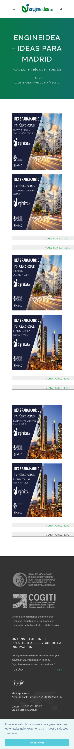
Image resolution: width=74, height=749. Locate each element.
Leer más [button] (12, 733)
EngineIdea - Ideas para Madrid (37, 82)
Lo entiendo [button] (37, 742)
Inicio (36, 77)
